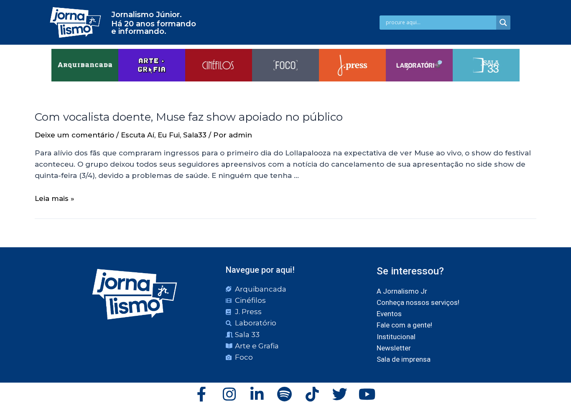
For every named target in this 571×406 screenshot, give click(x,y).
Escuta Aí (137, 135)
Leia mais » (54, 198)
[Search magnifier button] (503, 22)
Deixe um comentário (74, 135)
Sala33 (194, 135)
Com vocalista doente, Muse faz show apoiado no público (189, 117)
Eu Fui (169, 135)
